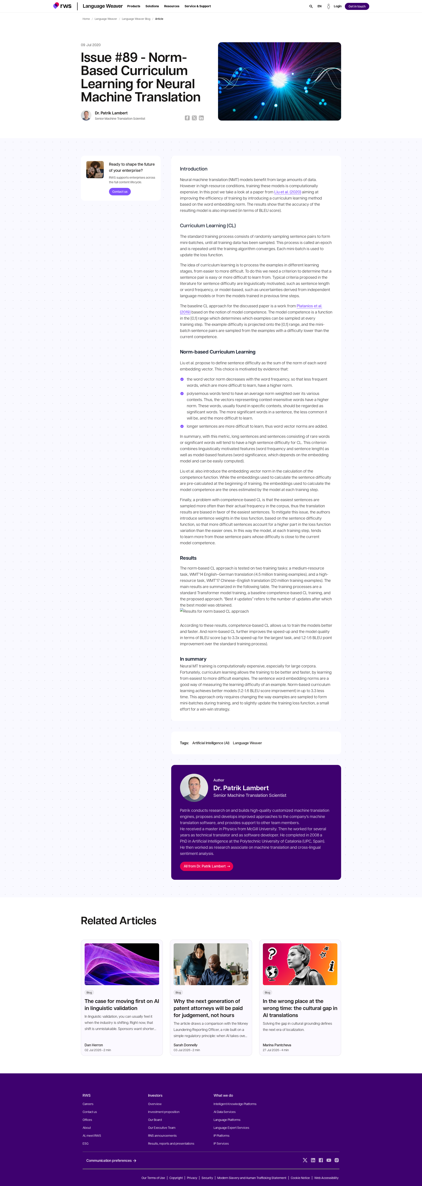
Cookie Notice (300, 1178)
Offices (87, 1120)
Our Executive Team (161, 1127)
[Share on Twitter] (194, 118)
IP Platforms (221, 1135)
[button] (62, 5)
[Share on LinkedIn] (201, 118)
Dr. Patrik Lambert (111, 113)
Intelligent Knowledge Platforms (235, 1104)
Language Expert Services (231, 1127)
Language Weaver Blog (136, 18)
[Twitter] (305, 1160)
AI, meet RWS (92, 1135)
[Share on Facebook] (187, 118)
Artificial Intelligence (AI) (210, 743)
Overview (155, 1104)
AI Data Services (225, 1112)
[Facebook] (321, 1160)
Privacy (192, 1178)
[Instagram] (336, 1160)
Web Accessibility (326, 1178)
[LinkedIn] (313, 1160)
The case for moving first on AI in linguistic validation (122, 1004)
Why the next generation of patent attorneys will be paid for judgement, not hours (208, 1008)
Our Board (155, 1120)
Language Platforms (227, 1120)
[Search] (311, 6)
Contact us (119, 191)
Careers (88, 1104)
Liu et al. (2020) (287, 191)
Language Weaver (106, 18)
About (87, 1127)
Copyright (176, 1178)
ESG (86, 1143)
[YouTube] (328, 1160)
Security (207, 1178)
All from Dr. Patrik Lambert (205, 866)
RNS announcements (162, 1135)
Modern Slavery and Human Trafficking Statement (251, 1178)
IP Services (221, 1143)
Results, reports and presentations (171, 1143)
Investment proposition (164, 1112)
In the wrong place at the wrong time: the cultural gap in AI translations (300, 1008)
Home (86, 18)
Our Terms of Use (153, 1178)
